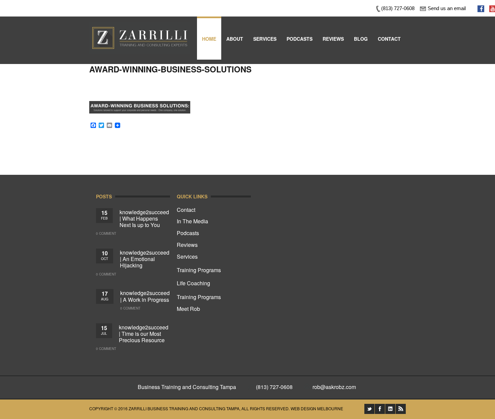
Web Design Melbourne (317, 408)
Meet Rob (188, 309)
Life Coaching (193, 283)
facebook (380, 409)
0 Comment (106, 233)
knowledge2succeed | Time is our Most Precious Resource (143, 333)
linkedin (390, 409)
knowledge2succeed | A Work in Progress (145, 296)
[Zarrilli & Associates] (139, 26)
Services (187, 256)
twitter (369, 409)
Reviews (187, 245)
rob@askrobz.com (334, 387)
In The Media (192, 221)
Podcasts (188, 233)
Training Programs (199, 270)
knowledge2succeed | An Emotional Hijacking (144, 259)
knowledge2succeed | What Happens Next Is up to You (144, 218)
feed (401, 409)
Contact (186, 210)
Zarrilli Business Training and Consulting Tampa (184, 408)
